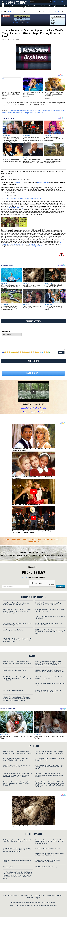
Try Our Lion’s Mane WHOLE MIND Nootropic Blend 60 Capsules (21, 198)
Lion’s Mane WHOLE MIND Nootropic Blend (14, 208)
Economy (14, 6)
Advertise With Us (13, 895)
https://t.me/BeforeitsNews (54, 555)
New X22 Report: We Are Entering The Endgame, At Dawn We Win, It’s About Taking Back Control (17, 678)
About (5, 895)
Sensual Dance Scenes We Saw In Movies (26, 504)
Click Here (17, 182)
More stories (26, 22)
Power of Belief (38, 6)
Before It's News (16, 2)
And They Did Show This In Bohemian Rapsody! (53, 285)
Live (65, 6)
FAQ (21, 895)
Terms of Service (40, 895)
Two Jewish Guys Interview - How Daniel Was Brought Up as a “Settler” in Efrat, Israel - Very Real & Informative (49, 841)
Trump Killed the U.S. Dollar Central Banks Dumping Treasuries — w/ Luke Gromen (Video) (17, 662)
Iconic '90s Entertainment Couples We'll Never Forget (12, 160)
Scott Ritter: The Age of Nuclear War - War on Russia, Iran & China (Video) (16, 766)
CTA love (4, 283)
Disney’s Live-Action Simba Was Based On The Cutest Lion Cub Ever (53, 161)
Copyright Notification (53, 895)
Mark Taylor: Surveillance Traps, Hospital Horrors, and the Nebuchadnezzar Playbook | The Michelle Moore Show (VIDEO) (49, 663)
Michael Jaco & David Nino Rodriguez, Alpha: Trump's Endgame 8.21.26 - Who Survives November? (17, 783)
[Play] (33, 391)
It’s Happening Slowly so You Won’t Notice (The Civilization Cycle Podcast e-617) (17, 840)
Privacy (32, 895)
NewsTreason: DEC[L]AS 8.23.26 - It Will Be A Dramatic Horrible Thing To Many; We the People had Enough (17, 611)
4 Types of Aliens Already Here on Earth (47, 848)
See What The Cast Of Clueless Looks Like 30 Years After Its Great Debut (32, 477)
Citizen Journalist (43, 182)
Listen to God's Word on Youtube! (33, 408)
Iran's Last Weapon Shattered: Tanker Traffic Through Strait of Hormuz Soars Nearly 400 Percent (49, 766)
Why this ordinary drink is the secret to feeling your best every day (11, 286)
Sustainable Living (49, 6)
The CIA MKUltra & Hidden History (46, 867)
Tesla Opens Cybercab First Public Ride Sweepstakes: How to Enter (47, 860)
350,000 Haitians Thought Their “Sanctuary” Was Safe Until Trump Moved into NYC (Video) (49, 670)
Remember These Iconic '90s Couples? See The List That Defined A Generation (31, 449)
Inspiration (59, 6)
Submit (60, 586)
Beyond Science (28, 6)
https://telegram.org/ (24, 555)
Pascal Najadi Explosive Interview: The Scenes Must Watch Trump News (17, 624)
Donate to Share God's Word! (33, 412)
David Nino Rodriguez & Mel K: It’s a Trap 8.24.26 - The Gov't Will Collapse (48, 603)
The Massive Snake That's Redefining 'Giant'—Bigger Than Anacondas (10, 308)
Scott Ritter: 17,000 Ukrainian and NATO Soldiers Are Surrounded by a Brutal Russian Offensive (49, 775)
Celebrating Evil (8, 867)
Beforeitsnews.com (15, 12)
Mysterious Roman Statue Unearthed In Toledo (31, 285)
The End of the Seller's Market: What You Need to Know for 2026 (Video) (49, 677)
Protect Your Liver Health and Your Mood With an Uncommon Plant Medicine (49, 854)
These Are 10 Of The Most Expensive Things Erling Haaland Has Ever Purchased (33, 161)
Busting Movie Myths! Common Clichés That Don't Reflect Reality (53, 139)
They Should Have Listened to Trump (14, 670)
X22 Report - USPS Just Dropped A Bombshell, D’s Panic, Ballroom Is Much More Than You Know (50, 631)
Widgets (37, 897)
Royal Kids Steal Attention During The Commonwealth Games (53, 308)
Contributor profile (17, 22)
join (10, 176)
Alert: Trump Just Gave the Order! (13, 630)
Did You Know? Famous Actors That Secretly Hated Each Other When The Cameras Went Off (11, 140)
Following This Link (36, 246)
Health (20, 6)
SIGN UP (25, 577)
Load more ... (33, 373)
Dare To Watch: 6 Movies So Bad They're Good (32, 307)
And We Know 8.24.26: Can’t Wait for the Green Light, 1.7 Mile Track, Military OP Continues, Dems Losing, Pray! (17, 640)
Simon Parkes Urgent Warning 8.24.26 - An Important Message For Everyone (16, 603)
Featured (8, 6)
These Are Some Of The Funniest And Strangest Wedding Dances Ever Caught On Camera (33, 140)
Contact (26, 895)
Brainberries (6, 135)
